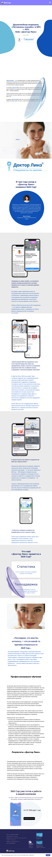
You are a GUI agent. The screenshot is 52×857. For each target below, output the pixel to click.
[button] (29, 818)
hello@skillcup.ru (12, 839)
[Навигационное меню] (50, 2)
